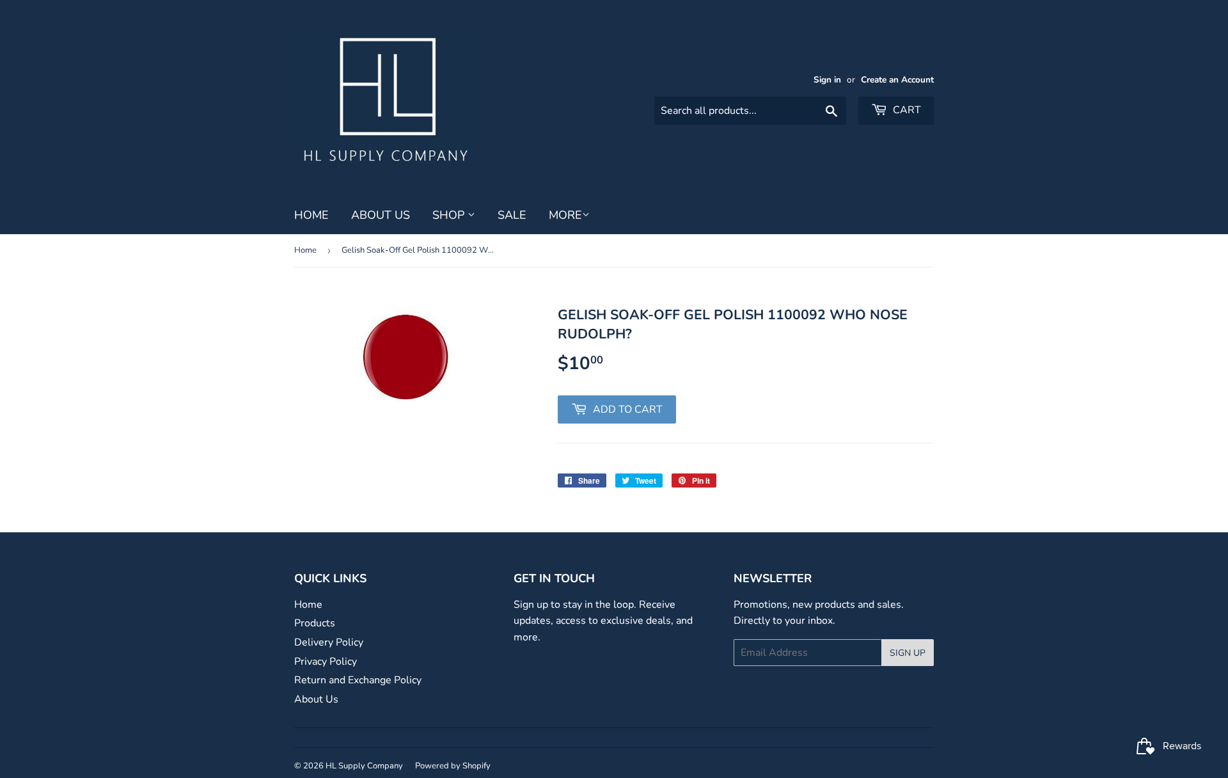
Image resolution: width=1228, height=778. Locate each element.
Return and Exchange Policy (357, 680)
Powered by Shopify (453, 766)
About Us (380, 215)
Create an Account (897, 80)
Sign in (827, 80)
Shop (450, 215)
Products (314, 623)
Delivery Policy (328, 642)
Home (311, 215)
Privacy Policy (325, 662)
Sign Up (907, 653)
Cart (905, 110)
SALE (512, 215)
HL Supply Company (364, 766)
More (565, 215)
